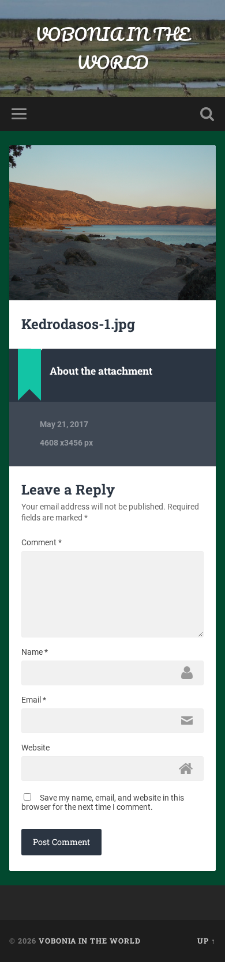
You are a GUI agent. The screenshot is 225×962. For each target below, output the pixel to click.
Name (34, 652)
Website (35, 748)
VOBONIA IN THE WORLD (112, 48)
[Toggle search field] (207, 114)
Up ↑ (206, 940)
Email (33, 700)
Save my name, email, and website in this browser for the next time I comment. (102, 802)
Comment (41, 542)
